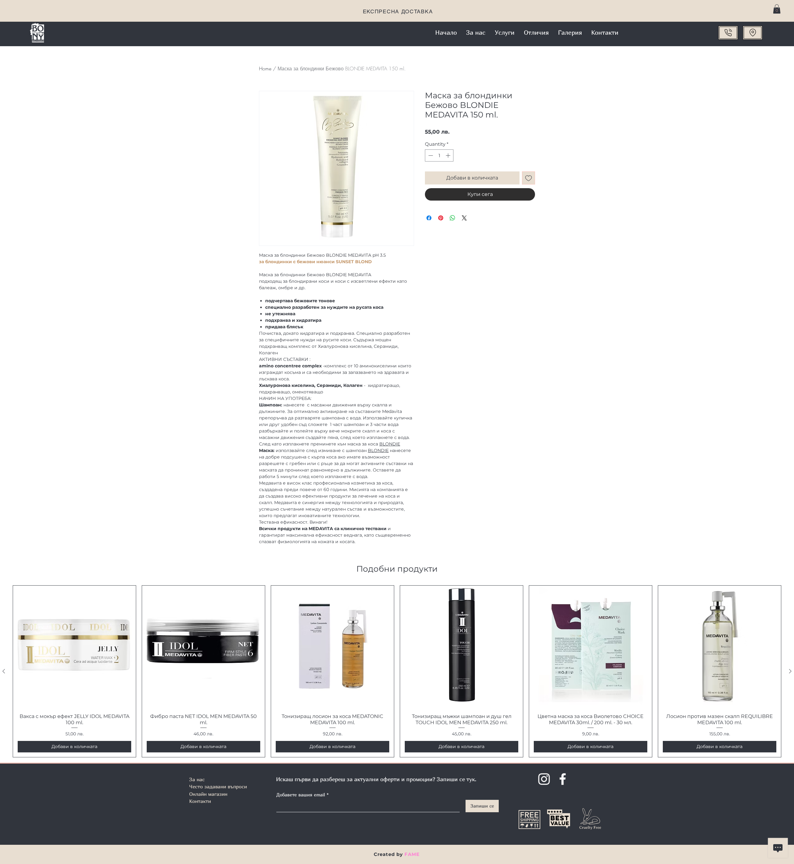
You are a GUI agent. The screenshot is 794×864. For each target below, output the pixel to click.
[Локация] (752, 33)
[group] (397, 671)
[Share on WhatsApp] (452, 218)
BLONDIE (389, 444)
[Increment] (448, 155)
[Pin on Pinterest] (440, 218)
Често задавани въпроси (218, 786)
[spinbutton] (439, 155)
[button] (777, 9)
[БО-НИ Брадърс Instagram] (544, 779)
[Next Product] (790, 671)
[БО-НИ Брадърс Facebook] (562, 779)
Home (265, 68)
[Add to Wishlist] (528, 177)
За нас (197, 779)
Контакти (200, 801)
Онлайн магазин (208, 794)
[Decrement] (430, 155)
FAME (412, 854)
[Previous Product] (3, 671)
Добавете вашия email (300, 794)
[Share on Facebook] (429, 218)
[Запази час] (728, 33)
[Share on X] (464, 218)
